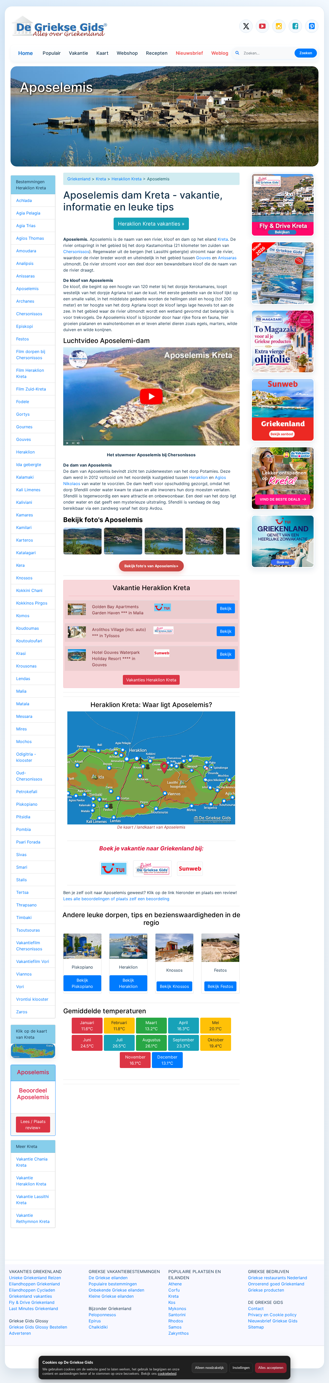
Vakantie (78, 53)
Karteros (24, 540)
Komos (22, 615)
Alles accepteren (270, 1368)
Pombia (23, 829)
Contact (256, 1308)
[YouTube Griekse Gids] (262, 26)
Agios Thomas (30, 238)
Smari (21, 867)
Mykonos (177, 1308)
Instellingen (241, 1368)
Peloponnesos (102, 1314)
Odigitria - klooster (26, 757)
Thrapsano (26, 904)
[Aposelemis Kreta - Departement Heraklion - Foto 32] (82, 541)
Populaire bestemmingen (113, 1283)
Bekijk (226, 608)
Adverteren (20, 1333)
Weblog (219, 53)
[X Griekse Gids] (246, 26)
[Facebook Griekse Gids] (295, 26)
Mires (21, 728)
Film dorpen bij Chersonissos (30, 354)
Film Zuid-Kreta (31, 389)
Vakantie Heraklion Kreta (31, 1180)
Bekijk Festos (220, 986)
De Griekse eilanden (108, 1277)
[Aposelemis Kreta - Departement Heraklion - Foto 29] (204, 541)
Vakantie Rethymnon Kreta (33, 1218)
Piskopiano (27, 804)
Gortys (23, 414)
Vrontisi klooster (32, 999)
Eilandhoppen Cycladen (32, 1290)
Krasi (21, 653)
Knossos (24, 577)
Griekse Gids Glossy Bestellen (38, 1327)
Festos (22, 338)
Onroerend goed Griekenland (276, 1283)
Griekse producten (266, 1290)
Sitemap (256, 1327)
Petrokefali (26, 791)
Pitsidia (23, 816)
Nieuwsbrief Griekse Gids (272, 1320)
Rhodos (175, 1320)
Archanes (25, 301)
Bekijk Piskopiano (82, 983)
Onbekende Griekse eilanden (116, 1290)
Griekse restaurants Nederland (277, 1277)
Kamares (24, 514)
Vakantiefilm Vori (32, 961)
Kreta (101, 178)
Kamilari (24, 527)
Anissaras (227, 257)
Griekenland (78, 178)
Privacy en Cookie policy (272, 1314)
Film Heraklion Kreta (30, 373)
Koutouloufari (29, 640)
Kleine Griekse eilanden (111, 1296)
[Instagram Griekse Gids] (279, 26)
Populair (52, 53)
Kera (20, 565)
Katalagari (26, 552)
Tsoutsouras (28, 930)
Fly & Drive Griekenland (31, 1302)
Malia (21, 691)
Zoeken (305, 53)
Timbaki (24, 917)
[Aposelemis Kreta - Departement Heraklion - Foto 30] (163, 541)
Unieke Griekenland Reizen (35, 1277)
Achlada (24, 200)
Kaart (102, 53)
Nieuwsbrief (189, 53)
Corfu (174, 1290)
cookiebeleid (167, 1374)
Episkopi (24, 326)
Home (25, 53)
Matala (22, 703)
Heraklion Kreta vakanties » (151, 224)
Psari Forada (28, 841)
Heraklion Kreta (127, 178)
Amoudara (26, 250)
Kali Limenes (28, 489)
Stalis (21, 879)
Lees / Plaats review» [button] (33, 1124)
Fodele (22, 401)
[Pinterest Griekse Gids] (311, 26)
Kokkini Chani (29, 590)
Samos (174, 1327)
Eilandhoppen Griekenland (34, 1283)
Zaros (21, 1011)
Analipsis (24, 263)
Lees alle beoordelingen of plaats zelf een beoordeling (116, 898)
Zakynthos (178, 1333)
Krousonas (26, 666)
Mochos (24, 741)
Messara (24, 716)
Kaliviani (24, 502)
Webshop (127, 53)
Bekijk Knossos (174, 986)
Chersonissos (76, 251)
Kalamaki (25, 477)
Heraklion (198, 477)
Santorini (177, 1314)
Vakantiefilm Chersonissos (29, 945)
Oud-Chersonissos (29, 776)
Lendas (23, 678)
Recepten (157, 53)
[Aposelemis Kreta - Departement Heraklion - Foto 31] (123, 541)
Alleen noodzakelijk (209, 1368)
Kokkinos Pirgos (31, 603)
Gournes (24, 426)
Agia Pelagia (28, 213)
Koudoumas (27, 628)
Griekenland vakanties (30, 1296)
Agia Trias (25, 225)
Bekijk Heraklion (128, 983)
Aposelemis (27, 288)
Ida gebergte (28, 464)
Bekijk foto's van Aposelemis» (151, 566)
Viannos (24, 974)
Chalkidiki (98, 1327)
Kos (171, 1302)
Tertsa (22, 892)
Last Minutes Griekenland (33, 1308)
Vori (20, 986)
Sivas (21, 854)
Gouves (203, 257)
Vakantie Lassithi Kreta (32, 1199)
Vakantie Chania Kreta (32, 1162)
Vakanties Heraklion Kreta (151, 679)
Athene (175, 1283)
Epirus (95, 1320)
